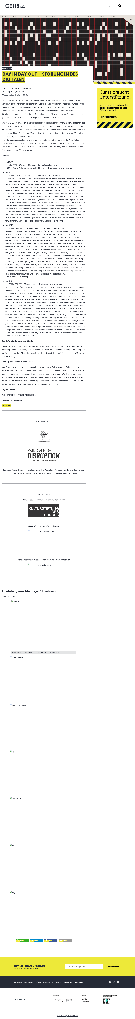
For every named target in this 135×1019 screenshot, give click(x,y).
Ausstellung (7, 68)
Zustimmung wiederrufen (67, 1015)
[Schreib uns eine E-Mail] (118, 982)
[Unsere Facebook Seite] (110, 982)
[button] (22, 940)
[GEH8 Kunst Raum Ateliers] (15, 6)
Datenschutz (79, 982)
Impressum (68, 982)
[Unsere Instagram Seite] (114, 982)
